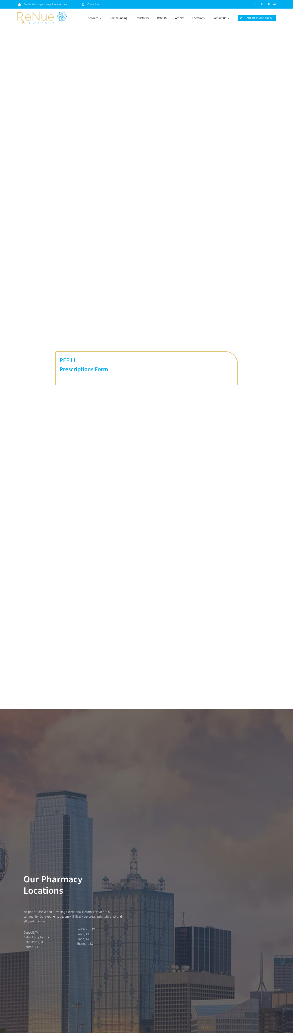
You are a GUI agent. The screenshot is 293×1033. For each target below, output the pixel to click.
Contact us (93, 4)
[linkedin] (274, 4)
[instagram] (268, 4)
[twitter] (261, 4)
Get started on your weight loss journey (45, 4)
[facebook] (255, 4)
